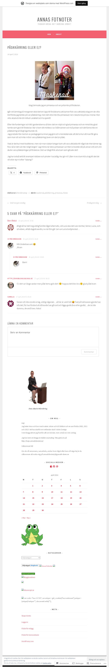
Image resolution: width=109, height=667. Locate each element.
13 (80, 492)
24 (52, 504)
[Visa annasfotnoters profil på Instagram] (54, 466)
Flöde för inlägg (27, 628)
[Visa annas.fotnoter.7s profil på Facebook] (51, 466)
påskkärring (49, 193)
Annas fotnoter (54, 19)
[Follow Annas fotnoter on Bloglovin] (30, 566)
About (59, 34)
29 (33, 510)
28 (24, 510)
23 (43, 504)
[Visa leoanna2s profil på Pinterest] (57, 466)
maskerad (40, 193)
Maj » (29, 518)
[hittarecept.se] (28, 590)
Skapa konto (26, 616)
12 (71, 492)
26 (71, 504)
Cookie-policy (47, 663)
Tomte (65, 193)
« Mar (24, 518)
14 (24, 498)
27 (80, 504)
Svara (97, 221)
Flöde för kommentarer (30, 635)
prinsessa (58, 193)
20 (80, 498)
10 (52, 492)
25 (61, 504)
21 (24, 504)
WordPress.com (28, 641)
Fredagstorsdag (93, 203)
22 (33, 504)
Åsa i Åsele (12, 220)
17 (52, 498)
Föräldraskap (22, 193)
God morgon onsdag (17, 203)
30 (43, 510)
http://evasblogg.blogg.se (20, 278)
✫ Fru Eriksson (14, 239)
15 (33, 498)
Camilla (10, 297)
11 (61, 492)
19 (71, 498)
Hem (49, 34)
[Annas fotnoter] (46, 566)
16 (43, 498)
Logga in (25, 622)
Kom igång (82, 3)
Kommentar (89, 352)
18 (61, 498)
